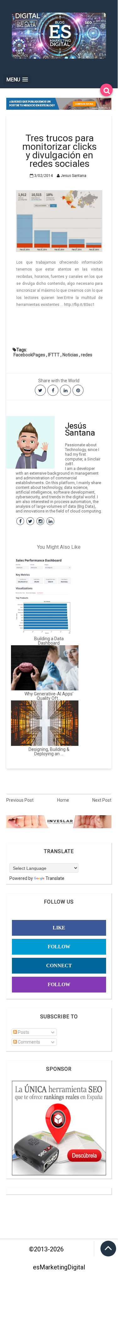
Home (63, 800)
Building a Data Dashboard (49, 641)
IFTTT (54, 354)
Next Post (101, 800)
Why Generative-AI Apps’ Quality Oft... (48, 696)
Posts (23, 1032)
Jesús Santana (80, 429)
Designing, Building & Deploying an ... (49, 751)
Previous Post (20, 800)
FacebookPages (29, 354)
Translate (55, 878)
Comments (28, 1042)
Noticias (70, 354)
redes (86, 354)
